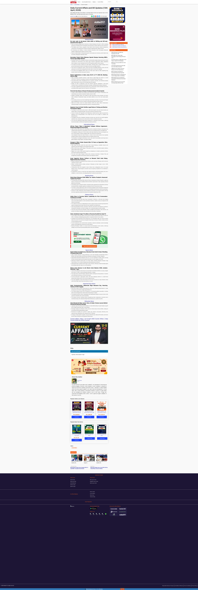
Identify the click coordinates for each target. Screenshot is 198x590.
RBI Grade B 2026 (93, 479)
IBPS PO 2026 (72, 486)
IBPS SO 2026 (72, 484)
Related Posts (73, 452)
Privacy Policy (194, 585)
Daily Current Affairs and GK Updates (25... (101, 462)
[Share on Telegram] (93, 16)
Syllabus (94, 1)
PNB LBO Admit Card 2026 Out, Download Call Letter (117, 53)
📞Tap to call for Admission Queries (89, 246)
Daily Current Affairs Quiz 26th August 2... (89, 462)
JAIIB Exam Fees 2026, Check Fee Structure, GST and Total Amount (117, 69)
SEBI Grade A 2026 (93, 483)
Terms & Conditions (187, 585)
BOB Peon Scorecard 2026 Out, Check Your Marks (118, 63)
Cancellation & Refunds (179, 585)
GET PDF (122, 589)
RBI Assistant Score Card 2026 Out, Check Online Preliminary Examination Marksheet (118, 78)
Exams (79, 1)
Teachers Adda (92, 496)
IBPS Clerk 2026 (73, 481)
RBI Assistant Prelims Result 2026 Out (120, 47)
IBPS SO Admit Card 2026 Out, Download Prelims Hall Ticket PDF (117, 72)
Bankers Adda (92, 491)
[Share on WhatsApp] (92, 16)
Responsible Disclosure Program (168, 585)
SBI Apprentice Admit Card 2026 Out (119, 45)
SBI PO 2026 (72, 479)
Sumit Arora (73, 16)
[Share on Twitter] (99, 16)
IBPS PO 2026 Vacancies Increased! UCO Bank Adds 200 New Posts (118, 82)
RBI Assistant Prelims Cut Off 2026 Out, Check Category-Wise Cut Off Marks (118, 75)
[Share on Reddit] (95, 16)
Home (71, 4)
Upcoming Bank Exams (86, 1)
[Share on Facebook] (97, 16)
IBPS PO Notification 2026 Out (118, 44)
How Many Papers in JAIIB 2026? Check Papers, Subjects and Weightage (118, 60)
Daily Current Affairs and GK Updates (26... (76, 462)
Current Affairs (100, 1)
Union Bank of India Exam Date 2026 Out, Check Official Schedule (118, 66)
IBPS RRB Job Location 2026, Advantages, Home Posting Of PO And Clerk (118, 56)
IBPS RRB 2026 (73, 483)
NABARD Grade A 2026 (94, 481)
